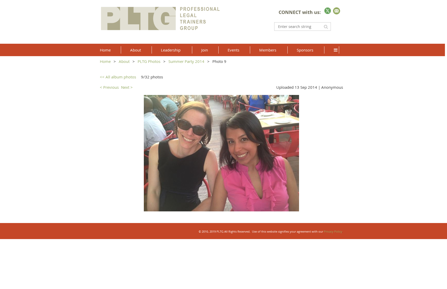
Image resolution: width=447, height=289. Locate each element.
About (124, 61)
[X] (327, 11)
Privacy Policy (333, 231)
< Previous (109, 87)
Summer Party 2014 (186, 61)
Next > (127, 87)
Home (105, 61)
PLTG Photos (149, 61)
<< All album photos (118, 76)
